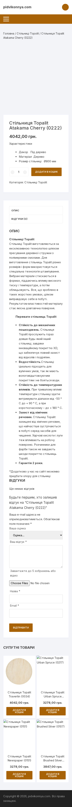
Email (14, 605)
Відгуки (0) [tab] (19, 218)
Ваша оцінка (17, 528)
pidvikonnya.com (17, 7)
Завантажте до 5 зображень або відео (33, 573)
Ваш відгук (18, 542)
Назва (15, 591)
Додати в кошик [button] (19, 711)
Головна (8, 33)
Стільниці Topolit (28, 33)
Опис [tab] (15, 210)
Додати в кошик (46, 171)
